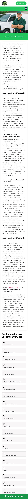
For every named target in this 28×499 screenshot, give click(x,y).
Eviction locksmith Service (10, 404)
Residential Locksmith (9, 477)
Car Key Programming (9, 359)
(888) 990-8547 (14, 288)
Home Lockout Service (9, 411)
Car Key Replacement (9, 367)
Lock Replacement (8, 433)
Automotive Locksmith (9, 352)
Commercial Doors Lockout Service (12, 382)
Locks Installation (8, 441)
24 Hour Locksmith (8, 345)
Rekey (5, 470)
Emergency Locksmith (9, 396)
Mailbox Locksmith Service (10, 455)
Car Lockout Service (9, 374)
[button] (26, 8)
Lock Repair (7, 426)
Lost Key (6, 448)
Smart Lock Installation (10, 492)
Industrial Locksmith (9, 418)
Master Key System (8, 463)
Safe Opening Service (9, 485)
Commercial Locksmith (9, 389)
